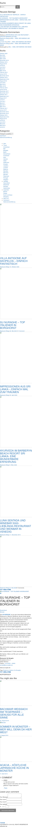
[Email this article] (10, 589)
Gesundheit (6, 183)
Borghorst (6, 670)
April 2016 (2, 125)
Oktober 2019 (3, 62)
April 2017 (2, 105)
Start (4, 143)
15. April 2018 (4, 774)
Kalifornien (6, 162)
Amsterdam (6, 147)
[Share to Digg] (3, 589)
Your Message (4, 797)
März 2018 (3, 86)
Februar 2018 (3, 88)
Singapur (5, 179)
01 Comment (20, 331)
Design (5, 193)
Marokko (5, 171)
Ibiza (4, 157)
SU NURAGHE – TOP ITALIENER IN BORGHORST (14, 18)
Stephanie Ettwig (4, 38)
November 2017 (4, 93)
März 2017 (3, 106)
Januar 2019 (3, 74)
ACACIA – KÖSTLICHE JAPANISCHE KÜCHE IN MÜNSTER (14, 767)
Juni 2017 (2, 101)
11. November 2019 (15, 535)
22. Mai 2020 (13, 331)
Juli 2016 (2, 120)
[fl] (17, 7)
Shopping (6, 197)
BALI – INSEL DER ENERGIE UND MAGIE (19, 42)
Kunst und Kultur (7, 195)
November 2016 (4, 113)
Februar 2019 (3, 72)
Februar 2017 (3, 108)
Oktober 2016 (3, 115)
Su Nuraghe (17, 670)
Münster (5, 174)
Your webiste (3, 804)
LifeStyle (5, 181)
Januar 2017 (3, 110)
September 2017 (4, 96)
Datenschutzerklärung (6, 137)
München (5, 173)
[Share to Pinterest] (8, 589)
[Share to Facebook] (0, 589)
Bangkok (5, 150)
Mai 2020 (2, 55)
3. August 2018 (4, 735)
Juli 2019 (2, 65)
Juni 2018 (2, 82)
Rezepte (5, 186)
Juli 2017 (2, 100)
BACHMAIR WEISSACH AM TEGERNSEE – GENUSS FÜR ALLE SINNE (14, 713)
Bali (4, 149)
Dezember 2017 (4, 91)
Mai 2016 (2, 124)
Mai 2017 (2, 103)
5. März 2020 (13, 465)
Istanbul (5, 159)
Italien (5, 161)
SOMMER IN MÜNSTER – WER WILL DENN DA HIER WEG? (16, 729)
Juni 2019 (2, 67)
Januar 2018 (3, 89)
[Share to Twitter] (1, 589)
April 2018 (2, 84)
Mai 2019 (2, 69)
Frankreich (6, 155)
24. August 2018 (4, 720)
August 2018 (3, 81)
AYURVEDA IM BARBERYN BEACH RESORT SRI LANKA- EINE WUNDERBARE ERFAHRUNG (15, 24)
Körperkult (6, 185)
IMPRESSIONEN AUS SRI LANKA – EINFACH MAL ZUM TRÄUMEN (15, 389)
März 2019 (3, 70)
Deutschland (6, 154)
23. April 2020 (13, 395)
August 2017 (3, 98)
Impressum (3, 136)
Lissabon (5, 166)
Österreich (6, 176)
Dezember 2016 (4, 112)
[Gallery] (0, 593)
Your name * (3, 799)
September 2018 (4, 79)
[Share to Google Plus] (2, 589)
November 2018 (4, 76)
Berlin (4, 152)
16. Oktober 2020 (14, 267)
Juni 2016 (2, 122)
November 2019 (4, 60)
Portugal (5, 178)
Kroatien (5, 164)
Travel (5, 145)
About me (6, 198)
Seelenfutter (6, 188)
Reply (5, 788)
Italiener (11, 670)
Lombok (5, 167)
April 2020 (2, 57)
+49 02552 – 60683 (10, 663)
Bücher (5, 191)
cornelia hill (3, 42)
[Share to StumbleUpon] (7, 589)
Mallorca (5, 169)
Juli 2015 (2, 127)
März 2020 (3, 58)
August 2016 (3, 118)
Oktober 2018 (3, 77)
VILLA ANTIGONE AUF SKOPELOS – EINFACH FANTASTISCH (14, 261)
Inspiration (6, 190)
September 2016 (4, 117)
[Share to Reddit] (4, 589)
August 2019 (3, 64)
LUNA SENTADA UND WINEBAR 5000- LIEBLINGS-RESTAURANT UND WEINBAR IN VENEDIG (14, 27)
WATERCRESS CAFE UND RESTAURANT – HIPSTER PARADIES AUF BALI (15, 35)
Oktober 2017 (3, 94)
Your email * (3, 802)
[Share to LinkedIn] (5, 589)
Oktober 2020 (3, 53)
